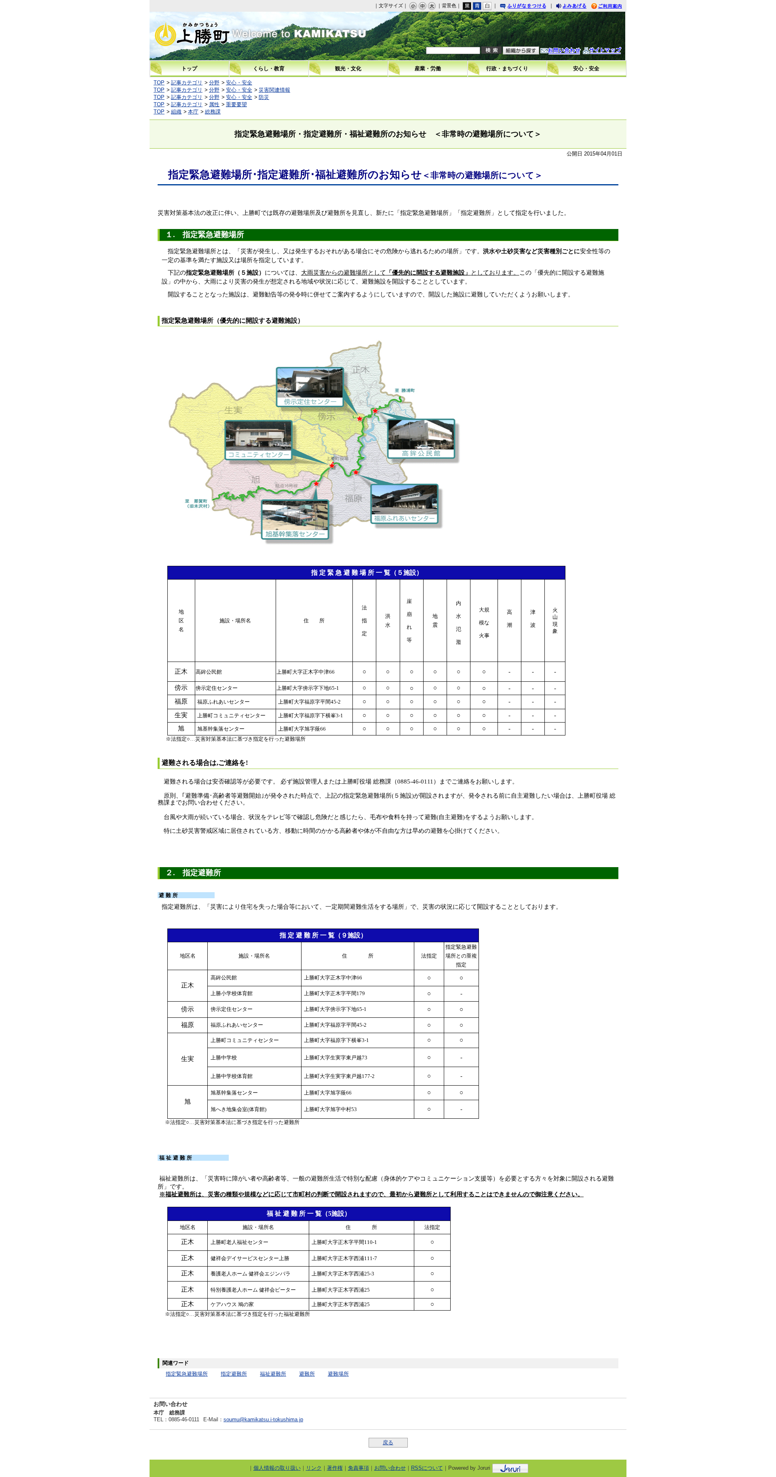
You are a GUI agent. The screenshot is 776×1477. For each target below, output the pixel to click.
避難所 (307, 1374)
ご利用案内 (612, 7)
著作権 (335, 1468)
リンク (314, 1468)
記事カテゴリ (186, 83)
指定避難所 (234, 1374)
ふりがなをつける (531, 7)
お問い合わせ (569, 51)
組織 (176, 112)
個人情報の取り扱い (277, 1468)
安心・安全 (239, 83)
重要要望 (236, 104)
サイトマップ (610, 51)
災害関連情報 (274, 90)
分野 (214, 83)
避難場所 (338, 1374)
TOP (159, 83)
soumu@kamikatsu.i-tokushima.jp (263, 1419)
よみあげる (578, 7)
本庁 (193, 112)
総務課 (213, 112)
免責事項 (358, 1468)
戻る (388, 1442)
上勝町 (219, 36)
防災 (264, 97)
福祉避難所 (273, 1374)
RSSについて (427, 1468)
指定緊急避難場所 (187, 1374)
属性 (214, 104)
